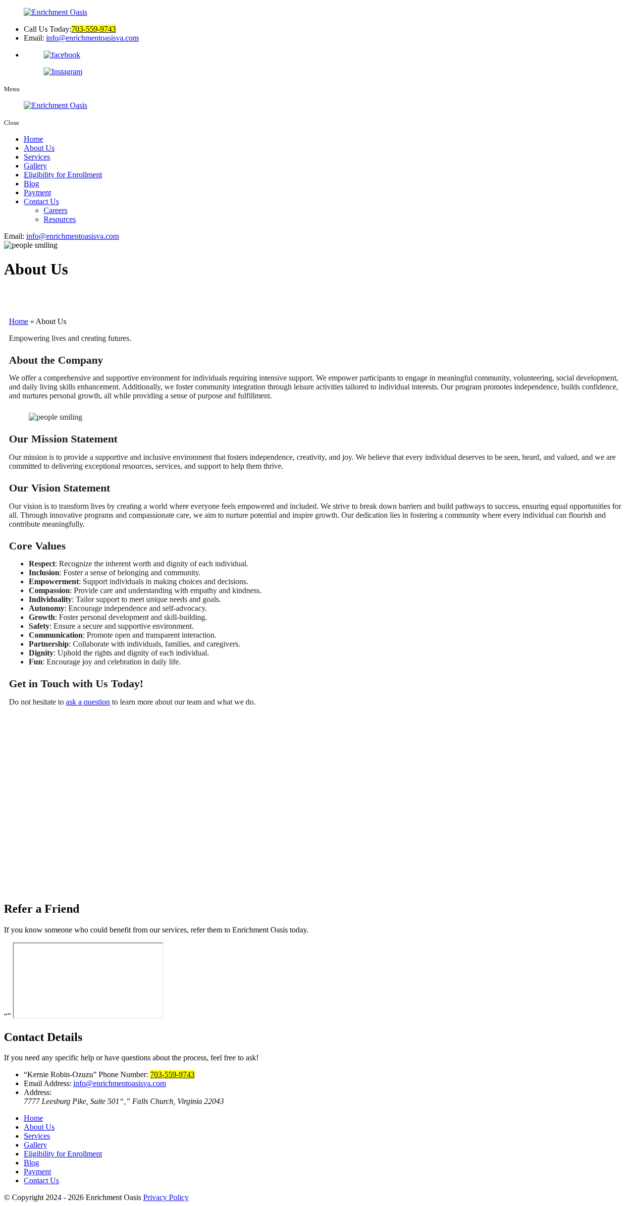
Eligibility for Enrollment (63, 174)
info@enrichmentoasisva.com (92, 38)
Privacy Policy (166, 1197)
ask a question (88, 702)
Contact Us (41, 201)
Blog (31, 183)
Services (37, 157)
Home (33, 139)
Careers (55, 210)
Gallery (35, 166)
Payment (37, 192)
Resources (60, 219)
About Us (39, 148)
